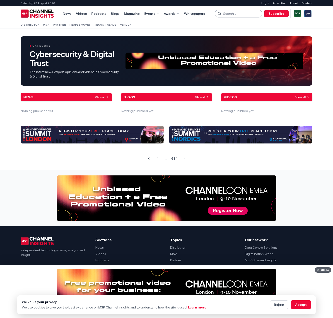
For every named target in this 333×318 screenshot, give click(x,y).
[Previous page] (149, 158)
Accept (301, 305)
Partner (59, 24)
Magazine (132, 14)
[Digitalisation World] (307, 13)
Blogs (115, 14)
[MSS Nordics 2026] (240, 134)
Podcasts (98, 14)
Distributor (30, 24)
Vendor (126, 24)
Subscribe (276, 14)
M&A (46, 24)
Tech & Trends (105, 24)
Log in (265, 3)
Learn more (197, 307)
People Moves (80, 24)
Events (149, 14)
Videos (81, 14)
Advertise (279, 3)
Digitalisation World (259, 254)
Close (325, 270)
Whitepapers (194, 14)
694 (174, 158)
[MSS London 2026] (92, 134)
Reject (279, 305)
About (294, 3)
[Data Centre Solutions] (297, 13)
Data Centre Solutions (261, 247)
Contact (307, 3)
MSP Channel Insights (260, 260)
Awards (169, 14)
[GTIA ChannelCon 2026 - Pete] (214, 61)
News (67, 14)
